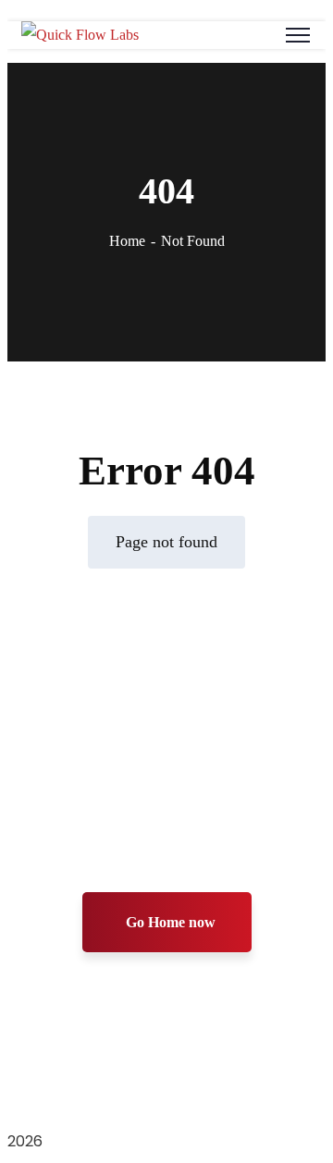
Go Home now (171, 922)
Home (127, 241)
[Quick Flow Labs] (80, 35)
